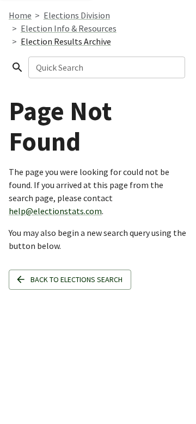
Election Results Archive (66, 41)
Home (20, 15)
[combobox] (106, 67)
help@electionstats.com (55, 210)
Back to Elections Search (76, 279)
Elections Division (77, 15)
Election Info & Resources (69, 28)
